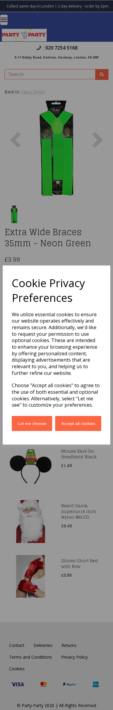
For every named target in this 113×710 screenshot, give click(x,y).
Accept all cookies (78, 423)
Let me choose (32, 423)
